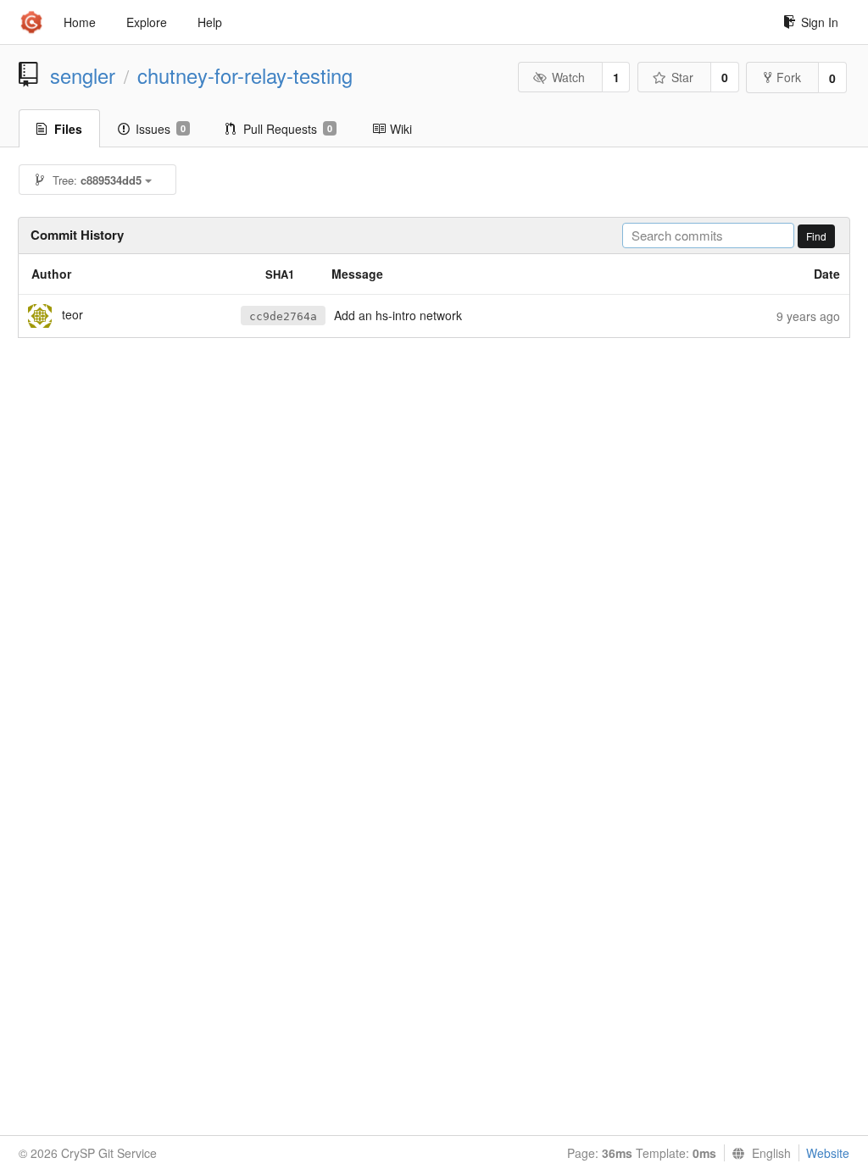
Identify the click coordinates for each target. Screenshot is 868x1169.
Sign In (819, 22)
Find (816, 236)
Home (80, 22)
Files (68, 128)
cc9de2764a (283, 316)
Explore (146, 22)
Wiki (401, 128)
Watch (568, 77)
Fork (788, 77)
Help (210, 22)
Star (682, 77)
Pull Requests (287, 128)
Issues (161, 128)
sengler (82, 75)
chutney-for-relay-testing (245, 75)
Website (827, 1152)
